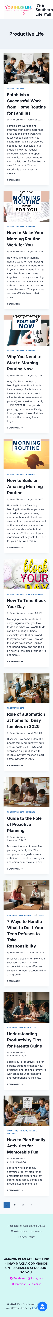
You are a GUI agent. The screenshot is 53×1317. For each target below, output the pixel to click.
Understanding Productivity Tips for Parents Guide (24, 1040)
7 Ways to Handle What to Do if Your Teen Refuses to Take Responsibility (25, 934)
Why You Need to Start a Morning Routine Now (24, 362)
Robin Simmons (17, 120)
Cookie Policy (19, 1231)
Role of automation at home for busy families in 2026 (26, 720)
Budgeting (12, 1131)
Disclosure (36, 1231)
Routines (30, 226)
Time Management (35, 594)
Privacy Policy (26, 1236)
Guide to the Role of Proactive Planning (24, 824)
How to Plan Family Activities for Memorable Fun (26, 1146)
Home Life (12, 915)
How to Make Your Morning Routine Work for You (25, 238)
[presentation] (26, 68)
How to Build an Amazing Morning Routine (25, 486)
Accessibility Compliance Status (26, 1225)
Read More (15, 180)
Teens (41, 915)
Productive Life (15, 88)
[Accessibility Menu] (42, 1306)
